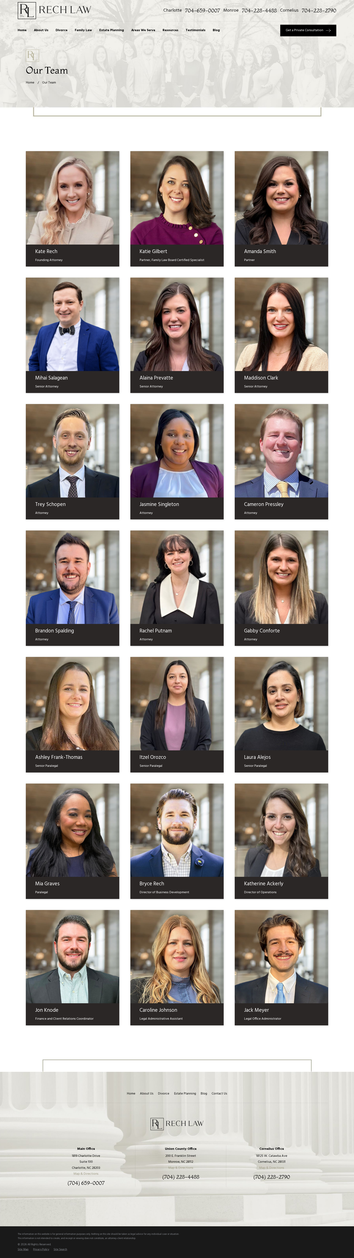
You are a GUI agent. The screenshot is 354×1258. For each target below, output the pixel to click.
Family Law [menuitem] (83, 30)
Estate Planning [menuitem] (111, 30)
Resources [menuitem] (170, 30)
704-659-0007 (202, 10)
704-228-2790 (319, 10)
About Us (146, 1093)
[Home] (54, 10)
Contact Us (219, 1093)
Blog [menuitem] (216, 30)
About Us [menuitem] (41, 30)
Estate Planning (185, 1093)
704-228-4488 (259, 10)
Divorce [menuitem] (61, 30)
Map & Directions (86, 1174)
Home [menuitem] (22, 30)
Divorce (163, 1093)
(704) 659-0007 (86, 1183)
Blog (204, 1093)
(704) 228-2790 (271, 1177)
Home (131, 1093)
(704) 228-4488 (180, 1177)
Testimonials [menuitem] (195, 30)
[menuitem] (23, 1249)
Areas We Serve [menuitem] (143, 30)
